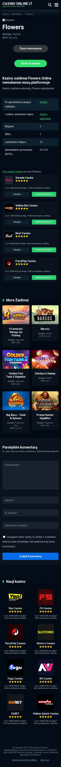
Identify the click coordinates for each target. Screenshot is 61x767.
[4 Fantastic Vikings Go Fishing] (15, 323)
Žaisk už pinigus (30, 63)
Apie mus (45, 760)
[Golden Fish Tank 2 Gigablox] (15, 367)
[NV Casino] (46, 674)
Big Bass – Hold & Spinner (15, 416)
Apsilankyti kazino (44, 194)
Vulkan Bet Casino (26, 205)
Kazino (5, 14)
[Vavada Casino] (9, 183)
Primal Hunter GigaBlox (45, 416)
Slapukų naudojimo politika (24, 760)
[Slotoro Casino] (46, 639)
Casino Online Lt (17, 3)
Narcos (45, 328)
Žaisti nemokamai (30, 48)
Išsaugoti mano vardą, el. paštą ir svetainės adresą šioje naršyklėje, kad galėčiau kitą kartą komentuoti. (29, 541)
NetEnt (43, 102)
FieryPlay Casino (25, 261)
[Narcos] (45, 323)
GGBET (15, 713)
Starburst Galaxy (45, 373)
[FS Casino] (46, 604)
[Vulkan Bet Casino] (9, 211)
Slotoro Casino (46, 643)
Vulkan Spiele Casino (46, 713)
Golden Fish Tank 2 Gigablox (16, 375)
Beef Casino (23, 233)
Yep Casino (15, 608)
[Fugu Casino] (15, 674)
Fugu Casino (15, 678)
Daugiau (17, 194)
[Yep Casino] (15, 604)
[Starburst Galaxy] (45, 367)
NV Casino (46, 678)
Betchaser (16, 14)
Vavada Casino (24, 177)
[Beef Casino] (9, 238)
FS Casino (46, 608)
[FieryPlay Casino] (9, 266)
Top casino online (12, 171)
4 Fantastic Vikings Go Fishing (16, 332)
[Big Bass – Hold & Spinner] (15, 409)
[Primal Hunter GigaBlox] (45, 409)
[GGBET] (15, 709)
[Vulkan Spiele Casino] (46, 709)
